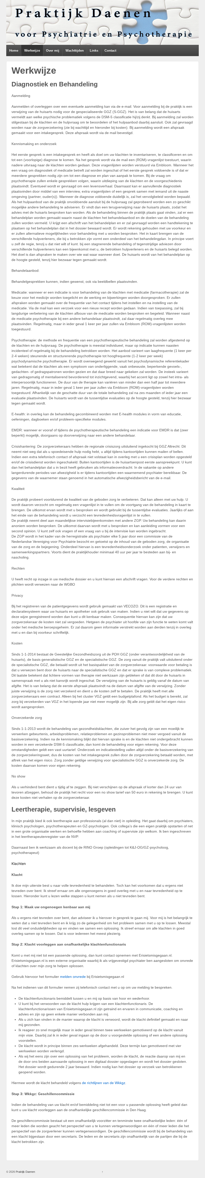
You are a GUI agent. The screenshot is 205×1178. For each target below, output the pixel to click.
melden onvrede (73, 977)
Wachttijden (75, 50)
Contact (110, 50)
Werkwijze (32, 50)
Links (94, 50)
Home (13, 50)
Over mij (52, 50)
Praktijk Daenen (25, 1171)
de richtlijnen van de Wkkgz (103, 1083)
